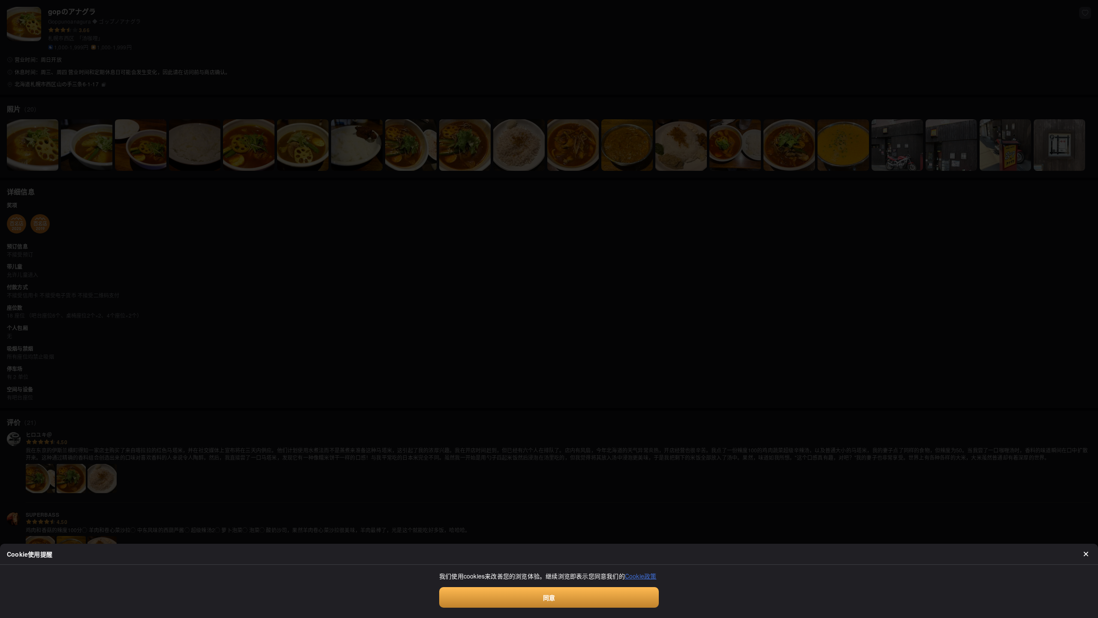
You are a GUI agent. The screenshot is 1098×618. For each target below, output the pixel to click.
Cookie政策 (641, 576)
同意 (549, 597)
